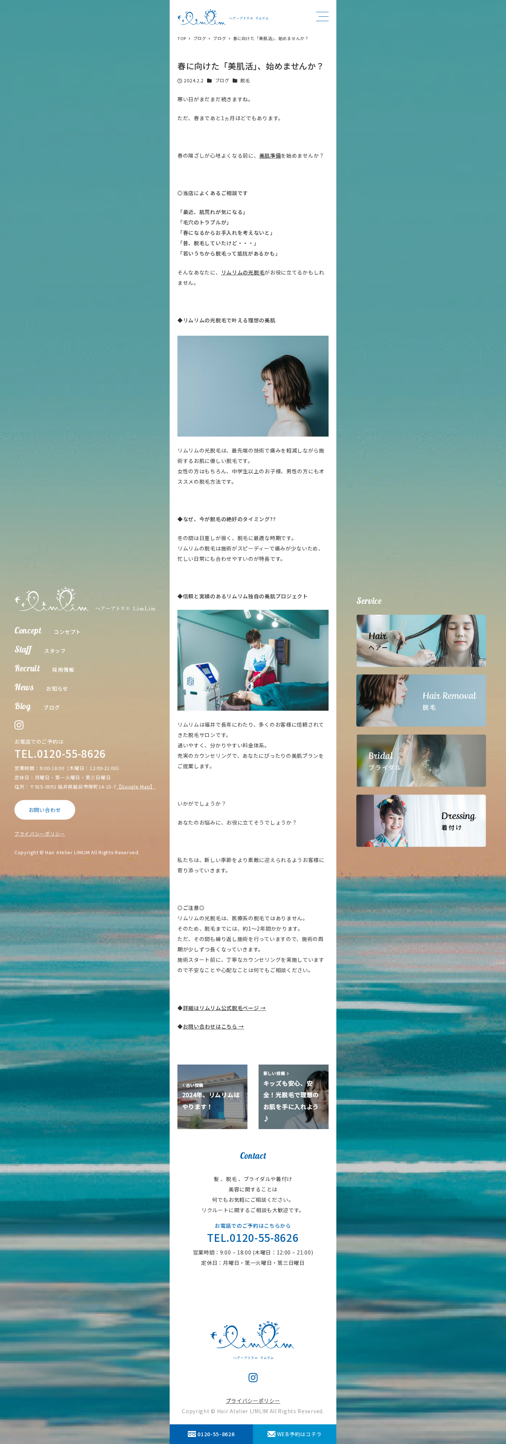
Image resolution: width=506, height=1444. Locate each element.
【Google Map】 (135, 786)
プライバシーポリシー (39, 833)
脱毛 (245, 80)
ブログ (222, 80)
